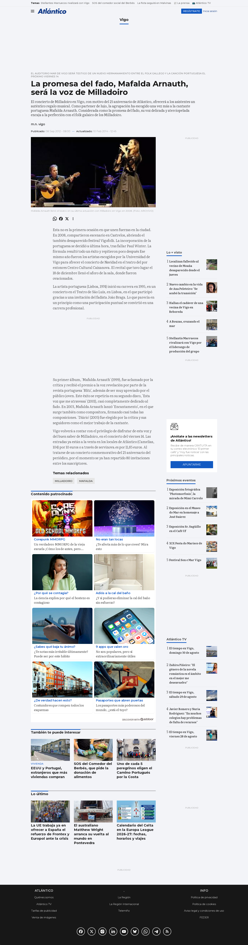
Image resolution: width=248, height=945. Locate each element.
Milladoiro (63, 481)
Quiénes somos (43, 897)
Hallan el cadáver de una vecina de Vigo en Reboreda (186, 307)
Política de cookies (204, 904)
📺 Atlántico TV (201, 3)
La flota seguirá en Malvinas (154, 3)
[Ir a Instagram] (102, 931)
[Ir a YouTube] (124, 931)
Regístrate (191, 11)
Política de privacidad (204, 897)
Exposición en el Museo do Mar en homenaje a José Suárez (184, 512)
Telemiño (124, 910)
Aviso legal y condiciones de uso (204, 910)
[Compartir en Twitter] (67, 219)
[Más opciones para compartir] (73, 219)
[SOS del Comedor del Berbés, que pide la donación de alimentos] (93, 750)
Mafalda (86, 481)
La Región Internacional (124, 904)
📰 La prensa (181, 3)
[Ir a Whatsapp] (146, 931)
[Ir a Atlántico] (52, 11)
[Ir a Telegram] (156, 931)
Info (204, 891)
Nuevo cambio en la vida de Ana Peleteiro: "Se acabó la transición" (186, 288)
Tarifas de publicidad (44, 910)
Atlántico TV (43, 904)
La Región (124, 897)
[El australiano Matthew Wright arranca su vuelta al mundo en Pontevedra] (93, 811)
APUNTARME (192, 464)
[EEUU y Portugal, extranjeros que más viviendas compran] (50, 750)
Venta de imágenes (44, 917)
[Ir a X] (92, 931)
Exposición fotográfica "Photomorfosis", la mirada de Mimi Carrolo (186, 493)
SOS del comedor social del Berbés (113, 3)
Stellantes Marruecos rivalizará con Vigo (65, 3)
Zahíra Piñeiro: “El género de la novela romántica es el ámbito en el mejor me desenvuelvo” (185, 673)
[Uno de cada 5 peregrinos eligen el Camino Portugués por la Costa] (136, 750)
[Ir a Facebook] (81, 931)
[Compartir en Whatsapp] (55, 219)
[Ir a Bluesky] (135, 931)
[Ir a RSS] (167, 931)
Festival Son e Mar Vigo (185, 560)
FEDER (204, 917)
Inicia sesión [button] (210, 11)
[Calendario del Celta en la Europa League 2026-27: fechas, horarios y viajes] (136, 811)
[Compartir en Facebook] (61, 219)
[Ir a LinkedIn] (113, 931)
